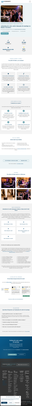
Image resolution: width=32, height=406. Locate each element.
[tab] (16, 315)
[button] (11, 161)
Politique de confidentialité (13, 404)
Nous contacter (27, 331)
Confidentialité (23, 403)
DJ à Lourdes (21, 376)
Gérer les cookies (25, 404)
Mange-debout (16, 388)
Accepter (4, 402)
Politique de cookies (7, 404)
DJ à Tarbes (21, 374)
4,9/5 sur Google (9, 282)
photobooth (18, 349)
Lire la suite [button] (13, 293)
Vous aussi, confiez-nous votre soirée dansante (15, 299)
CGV (28, 403)
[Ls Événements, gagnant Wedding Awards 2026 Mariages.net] (5, 382)
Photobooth (15, 374)
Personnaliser (17, 402)
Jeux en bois (15, 385)
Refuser (10, 402)
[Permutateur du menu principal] (30, 1)
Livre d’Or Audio (16, 375)
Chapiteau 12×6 (16, 376)
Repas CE (9, 389)
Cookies (27, 403)
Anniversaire (10, 383)
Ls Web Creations (29, 402)
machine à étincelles (26, 349)
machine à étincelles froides (21, 148)
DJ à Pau (21, 375)
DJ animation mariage (20, 163)
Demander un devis (5, 33)
